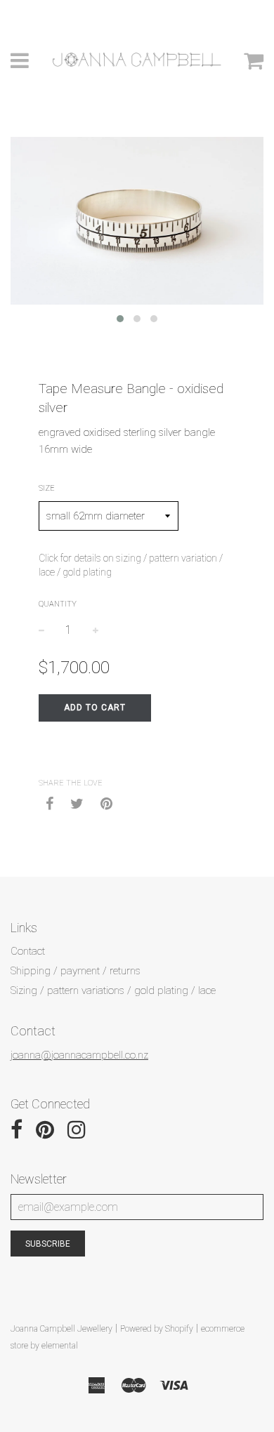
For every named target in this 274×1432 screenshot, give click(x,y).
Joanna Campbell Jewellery (61, 1329)
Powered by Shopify (156, 1329)
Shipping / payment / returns (76, 970)
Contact (28, 951)
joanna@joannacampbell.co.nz (79, 1055)
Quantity (58, 604)
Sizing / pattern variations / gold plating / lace (113, 990)
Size (47, 488)
